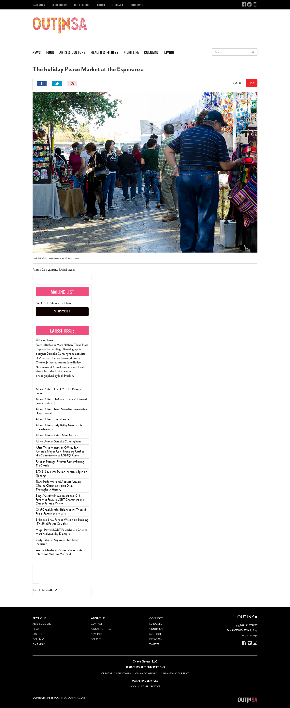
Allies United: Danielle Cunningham (58, 441)
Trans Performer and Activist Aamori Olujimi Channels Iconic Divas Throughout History (58, 486)
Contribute (156, 629)
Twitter (154, 644)
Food (50, 52)
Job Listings (82, 5)
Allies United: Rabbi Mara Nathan (57, 435)
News (37, 52)
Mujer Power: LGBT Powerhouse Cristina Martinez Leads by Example (61, 532)
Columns (151, 52)
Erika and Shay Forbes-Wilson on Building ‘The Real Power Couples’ (62, 522)
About (101, 5)
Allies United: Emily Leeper (53, 419)
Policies (96, 639)
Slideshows (59, 5)
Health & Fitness (105, 52)
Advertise (97, 634)
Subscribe (137, 5)
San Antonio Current (175, 673)
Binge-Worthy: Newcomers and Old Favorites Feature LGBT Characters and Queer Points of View (60, 499)
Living (169, 52)
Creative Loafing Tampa (116, 673)
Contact (117, 5)
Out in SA (60, 25)
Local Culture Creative (145, 686)
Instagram (156, 639)
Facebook (155, 634)
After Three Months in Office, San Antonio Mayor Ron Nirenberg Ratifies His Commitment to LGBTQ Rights (60, 451)
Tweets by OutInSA (45, 590)
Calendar (39, 5)
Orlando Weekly (146, 673)
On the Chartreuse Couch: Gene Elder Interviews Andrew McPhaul (59, 552)
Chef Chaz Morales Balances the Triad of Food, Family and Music (61, 512)
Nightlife (131, 52)
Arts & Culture (72, 52)
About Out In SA (101, 629)
